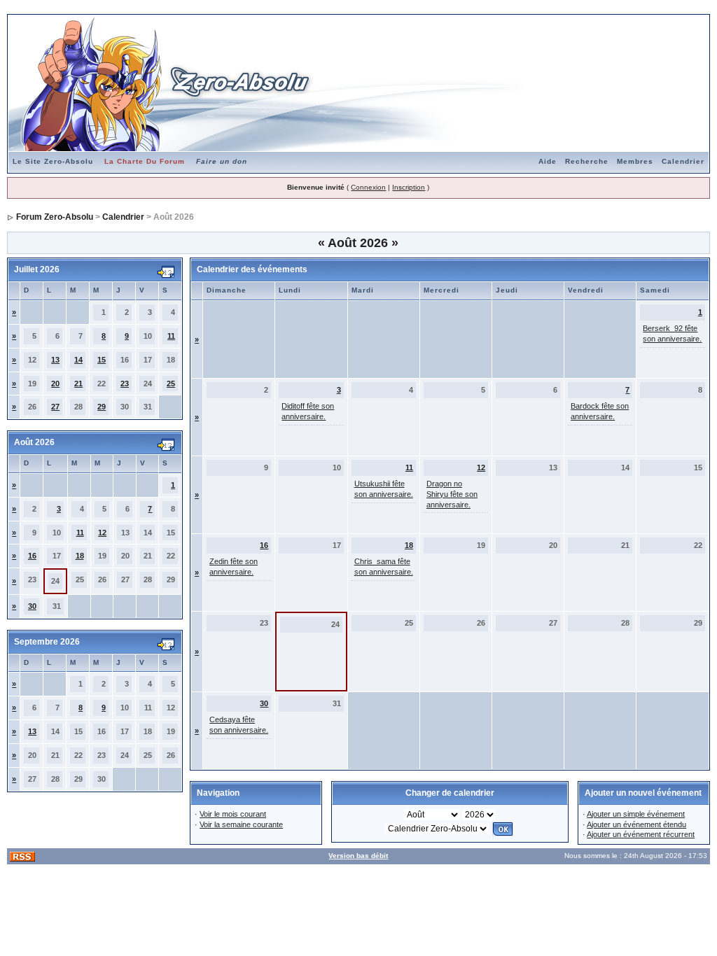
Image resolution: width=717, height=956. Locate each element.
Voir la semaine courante (241, 824)
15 (101, 360)
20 (55, 383)
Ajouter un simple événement (636, 814)
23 (124, 383)
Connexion (368, 187)
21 (78, 383)
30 (32, 606)
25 (171, 383)
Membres (635, 161)
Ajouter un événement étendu (636, 824)
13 (55, 360)
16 (32, 555)
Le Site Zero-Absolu (53, 161)
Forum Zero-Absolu (54, 217)
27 (55, 406)
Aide (547, 161)
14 (78, 360)
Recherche (586, 161)
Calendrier (683, 161)
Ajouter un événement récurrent (641, 834)
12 (102, 532)
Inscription (408, 187)
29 (101, 406)
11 (171, 336)
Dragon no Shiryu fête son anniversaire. (452, 494)
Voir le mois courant (233, 814)
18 (80, 555)
